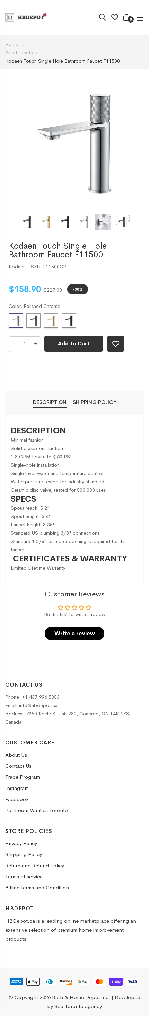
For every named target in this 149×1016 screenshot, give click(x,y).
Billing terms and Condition (37, 887)
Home (12, 44)
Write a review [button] (74, 633)
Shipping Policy (23, 854)
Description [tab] (50, 402)
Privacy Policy (21, 843)
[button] (27, 222)
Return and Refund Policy (34, 865)
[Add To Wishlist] (115, 344)
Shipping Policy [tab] (94, 402)
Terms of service (24, 876)
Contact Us (18, 766)
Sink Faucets (19, 53)
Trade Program (22, 777)
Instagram (17, 788)
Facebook (17, 799)
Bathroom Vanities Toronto (36, 810)
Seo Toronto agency (78, 1006)
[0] (126, 18)
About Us (16, 754)
